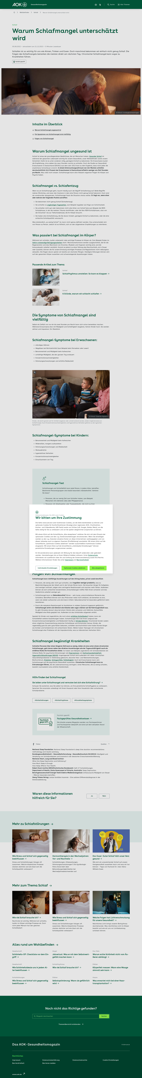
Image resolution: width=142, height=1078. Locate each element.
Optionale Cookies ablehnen (74, 568)
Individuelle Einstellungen (47, 568)
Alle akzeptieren (98, 568)
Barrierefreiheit (83, 560)
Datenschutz (93, 555)
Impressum (69, 560)
